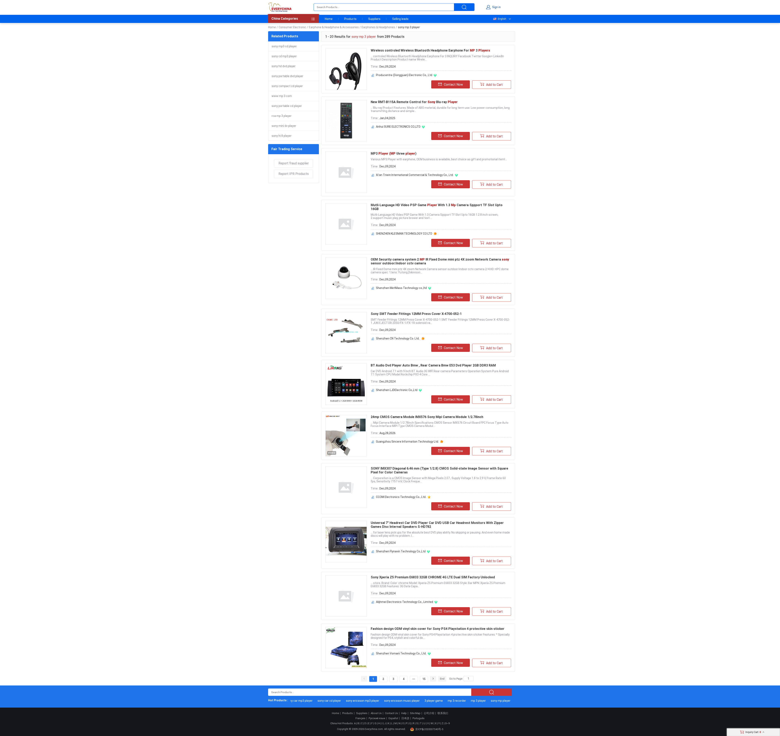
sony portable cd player (287, 106)
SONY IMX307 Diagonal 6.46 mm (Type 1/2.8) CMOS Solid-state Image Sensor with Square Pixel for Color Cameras (439, 470)
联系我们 (443, 713)
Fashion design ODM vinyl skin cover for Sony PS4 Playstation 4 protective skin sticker (437, 629)
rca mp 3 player (281, 115)
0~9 (447, 723)
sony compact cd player (287, 86)
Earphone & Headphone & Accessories (334, 27)
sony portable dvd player (287, 76)
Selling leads (400, 18)
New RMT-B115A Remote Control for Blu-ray (414, 102)
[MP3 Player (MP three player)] (346, 172)
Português (419, 718)
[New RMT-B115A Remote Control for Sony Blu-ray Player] (346, 120)
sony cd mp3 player (284, 56)
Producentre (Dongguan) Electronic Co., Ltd (404, 75)
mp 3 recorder (445, 700)
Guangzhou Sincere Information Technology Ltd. (407, 441)
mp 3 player (466, 700)
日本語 (405, 718)
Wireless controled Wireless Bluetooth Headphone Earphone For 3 (430, 50)
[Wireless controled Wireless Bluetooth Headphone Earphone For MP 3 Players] (346, 69)
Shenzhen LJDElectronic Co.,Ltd (396, 390)
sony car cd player (317, 700)
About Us (376, 713)
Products (350, 18)
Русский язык (377, 718)
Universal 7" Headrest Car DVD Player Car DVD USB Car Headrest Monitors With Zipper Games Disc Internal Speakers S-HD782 (437, 525)
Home (329, 18)
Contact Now (453, 84)
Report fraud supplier (293, 163)
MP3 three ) (393, 153)
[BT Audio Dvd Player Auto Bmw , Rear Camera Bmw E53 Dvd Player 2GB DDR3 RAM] (346, 384)
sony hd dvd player (284, 66)
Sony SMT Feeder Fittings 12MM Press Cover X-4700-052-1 (416, 314)
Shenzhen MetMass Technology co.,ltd (401, 288)
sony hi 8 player (281, 135)
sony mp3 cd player (284, 46)
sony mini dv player (284, 125)
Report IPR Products (293, 174)
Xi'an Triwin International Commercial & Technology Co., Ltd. (415, 175)
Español (393, 718)
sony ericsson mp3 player (350, 700)
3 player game (422, 700)
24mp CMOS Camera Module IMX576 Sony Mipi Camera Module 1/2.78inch (427, 417)
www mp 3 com (282, 96)
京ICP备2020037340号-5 (429, 729)
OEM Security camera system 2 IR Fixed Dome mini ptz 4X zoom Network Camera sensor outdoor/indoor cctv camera (440, 261)
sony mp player (488, 700)
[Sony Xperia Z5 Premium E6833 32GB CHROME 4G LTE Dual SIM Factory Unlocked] (346, 595)
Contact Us (391, 713)
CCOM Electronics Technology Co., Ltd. (401, 497)
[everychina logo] (279, 7)
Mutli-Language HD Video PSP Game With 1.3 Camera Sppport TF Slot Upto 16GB (437, 207)
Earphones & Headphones (378, 27)
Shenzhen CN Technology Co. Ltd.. (398, 338)
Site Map (415, 713)
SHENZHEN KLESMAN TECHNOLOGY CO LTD (404, 233)
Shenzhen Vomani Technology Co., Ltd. (401, 653)
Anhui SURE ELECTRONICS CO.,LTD (398, 126)
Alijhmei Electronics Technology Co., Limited (404, 601)
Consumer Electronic (292, 27)
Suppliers (374, 18)
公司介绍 (429, 713)
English (502, 18)
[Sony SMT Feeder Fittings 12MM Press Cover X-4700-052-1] (346, 332)
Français (360, 718)
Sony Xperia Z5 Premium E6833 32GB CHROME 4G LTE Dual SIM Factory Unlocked (433, 577)
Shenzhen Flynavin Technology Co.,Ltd (401, 551)
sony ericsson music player (390, 700)
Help (404, 713)
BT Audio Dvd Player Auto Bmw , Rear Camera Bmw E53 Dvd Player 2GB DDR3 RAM (433, 365)
